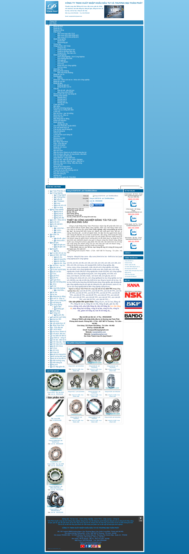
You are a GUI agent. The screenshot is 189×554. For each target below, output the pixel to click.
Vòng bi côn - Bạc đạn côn (66, 53)
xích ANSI (72, 269)
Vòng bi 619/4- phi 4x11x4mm (112, 417)
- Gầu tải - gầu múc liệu (129, 264)
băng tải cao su (79, 304)
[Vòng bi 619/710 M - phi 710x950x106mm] (105, 196)
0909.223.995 (133, 199)
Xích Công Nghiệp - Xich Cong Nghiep (71, 56)
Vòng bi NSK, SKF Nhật (62, 46)
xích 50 (69, 263)
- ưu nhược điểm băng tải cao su (132, 266)
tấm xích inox (58, 150)
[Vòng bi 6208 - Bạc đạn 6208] (55, 462)
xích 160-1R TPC (89, 299)
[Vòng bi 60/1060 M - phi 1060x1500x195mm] (55, 484)
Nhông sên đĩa (62, 103)
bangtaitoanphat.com (99, 334)
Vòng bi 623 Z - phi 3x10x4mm (76, 391)
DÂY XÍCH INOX (59, 145)
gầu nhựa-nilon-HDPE (65, 92)
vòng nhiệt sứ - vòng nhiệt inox (64, 158)
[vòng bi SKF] (133, 308)
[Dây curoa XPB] (55, 417)
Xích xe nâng (62, 67)
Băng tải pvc (99, 302)
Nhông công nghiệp (60, 95)
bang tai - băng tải (73, 256)
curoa (74, 267)
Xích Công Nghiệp (60, 55)
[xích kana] (133, 287)
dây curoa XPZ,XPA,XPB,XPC (68, 37)
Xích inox (60, 64)
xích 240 (73, 265)
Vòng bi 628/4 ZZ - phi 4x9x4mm (76, 418)
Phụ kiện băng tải (60, 173)
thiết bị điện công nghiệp (92, 286)
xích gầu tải (89, 284)
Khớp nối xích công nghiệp (66, 65)
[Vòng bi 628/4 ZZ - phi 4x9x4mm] (76, 406)
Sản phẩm (53, 25)
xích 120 (94, 263)
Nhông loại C (62, 101)
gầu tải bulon (107, 284)
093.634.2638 (133, 214)
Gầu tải (56, 88)
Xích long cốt (58, 165)
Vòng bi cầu (61, 48)
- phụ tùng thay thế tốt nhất (130, 268)
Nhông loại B (62, 99)
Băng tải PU (58, 28)
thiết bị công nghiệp (104, 265)
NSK (95, 265)
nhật (90, 267)
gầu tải (113, 282)
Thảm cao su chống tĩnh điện (64, 110)
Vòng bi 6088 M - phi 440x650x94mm (55, 509)
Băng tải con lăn (59, 81)
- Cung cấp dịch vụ (128, 260)
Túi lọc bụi (57, 44)
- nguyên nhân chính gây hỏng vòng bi (133, 270)
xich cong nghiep (82, 259)
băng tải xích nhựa (60, 147)
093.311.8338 (133, 241)
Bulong (60, 78)
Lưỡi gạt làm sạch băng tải (63, 134)
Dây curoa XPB (55, 418)
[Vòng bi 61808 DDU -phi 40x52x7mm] (55, 438)
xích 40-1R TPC (109, 291)
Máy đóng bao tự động (61, 119)
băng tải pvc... (106, 286)
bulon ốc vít (117, 284)
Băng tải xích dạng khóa (62, 166)
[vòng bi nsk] (133, 297)
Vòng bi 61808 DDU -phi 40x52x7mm (55, 441)
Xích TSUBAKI (62, 62)
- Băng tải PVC (127, 272)
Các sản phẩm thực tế (61, 127)
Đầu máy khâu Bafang (65, 72)
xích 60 (75, 263)
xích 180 (114, 263)
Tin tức (52, 182)
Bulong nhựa (58, 140)
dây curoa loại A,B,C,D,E (66, 33)
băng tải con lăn (92, 304)
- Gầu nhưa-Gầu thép (129, 274)
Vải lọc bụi (57, 133)
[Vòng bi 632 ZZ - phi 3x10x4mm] (94, 355)
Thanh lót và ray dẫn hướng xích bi (66, 170)
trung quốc (84, 267)
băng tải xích (97, 284)
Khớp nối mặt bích (60, 120)
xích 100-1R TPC (104, 295)
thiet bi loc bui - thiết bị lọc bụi (107, 256)
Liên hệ (52, 184)
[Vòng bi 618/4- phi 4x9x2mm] (112, 381)
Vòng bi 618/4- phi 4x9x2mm (112, 391)
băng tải (114, 229)
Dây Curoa (57, 32)
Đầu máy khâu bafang (61, 71)
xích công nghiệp (105, 267)
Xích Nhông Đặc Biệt (64, 58)
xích (96, 267)
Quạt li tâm (61, 41)
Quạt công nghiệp (60, 39)
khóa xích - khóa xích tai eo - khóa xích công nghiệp (71, 80)
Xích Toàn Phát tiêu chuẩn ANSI (65, 126)
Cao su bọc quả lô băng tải (63, 129)
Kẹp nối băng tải (59, 131)
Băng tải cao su (59, 74)
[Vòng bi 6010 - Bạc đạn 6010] (55, 390)
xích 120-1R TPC (79, 297)
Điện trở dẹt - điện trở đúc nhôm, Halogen (68, 159)
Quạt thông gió (62, 42)
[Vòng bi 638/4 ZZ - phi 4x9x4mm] (94, 406)
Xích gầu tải (61, 60)
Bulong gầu (58, 76)
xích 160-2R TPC (102, 299)
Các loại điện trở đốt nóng (63, 156)
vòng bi (81, 284)
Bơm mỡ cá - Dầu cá (61, 115)
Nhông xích (58, 175)
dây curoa (107, 229)
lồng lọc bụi (105, 280)
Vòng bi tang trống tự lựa (66, 49)
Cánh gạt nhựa (59, 104)
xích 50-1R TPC (81, 293)
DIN (107, 271)
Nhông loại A (62, 97)
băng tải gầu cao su (64, 87)
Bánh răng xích (59, 122)
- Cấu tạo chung (128, 262)
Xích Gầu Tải (58, 69)
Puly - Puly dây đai (60, 143)
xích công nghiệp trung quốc (84, 273)
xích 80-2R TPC (91, 295)
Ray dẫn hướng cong (61, 172)
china (78, 267)
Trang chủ (53, 21)
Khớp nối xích (58, 117)
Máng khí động (59, 30)
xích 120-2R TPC (92, 297)
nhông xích (73, 278)
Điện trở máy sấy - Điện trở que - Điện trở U (69, 161)
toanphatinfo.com (56, 548)
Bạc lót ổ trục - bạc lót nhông (63, 113)
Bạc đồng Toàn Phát (61, 142)
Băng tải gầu (58, 83)
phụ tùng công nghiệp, (102, 282)
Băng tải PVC (58, 26)
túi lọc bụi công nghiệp (75, 286)
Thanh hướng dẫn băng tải (63, 168)
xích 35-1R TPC (85, 291)
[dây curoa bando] (133, 319)
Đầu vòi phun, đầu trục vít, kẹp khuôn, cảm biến (70, 154)
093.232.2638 (133, 228)
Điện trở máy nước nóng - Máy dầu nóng (68, 163)
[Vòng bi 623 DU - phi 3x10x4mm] (112, 355)
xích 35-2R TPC (97, 291)
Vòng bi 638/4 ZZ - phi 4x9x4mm (94, 418)
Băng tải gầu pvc (63, 85)
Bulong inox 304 (59, 138)
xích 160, (107, 263)
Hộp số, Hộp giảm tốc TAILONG (65, 177)
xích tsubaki (88, 265)
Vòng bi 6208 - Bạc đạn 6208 (55, 464)
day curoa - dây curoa (88, 256)
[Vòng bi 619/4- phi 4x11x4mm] (112, 406)
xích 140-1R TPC (105, 297)
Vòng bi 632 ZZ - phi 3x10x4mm (94, 366)
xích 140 (101, 263)
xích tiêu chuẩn (85, 276)
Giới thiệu (53, 23)
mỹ (94, 267)
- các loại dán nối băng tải (130, 276)
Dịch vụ (52, 179)
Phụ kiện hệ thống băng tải (63, 108)
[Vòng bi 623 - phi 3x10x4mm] (76, 355)
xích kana (80, 265)
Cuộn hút (57, 111)
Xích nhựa (57, 149)
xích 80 (81, 263)
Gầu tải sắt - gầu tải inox (65, 90)
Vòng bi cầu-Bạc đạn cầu (66, 51)
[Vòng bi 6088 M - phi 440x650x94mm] (55, 507)
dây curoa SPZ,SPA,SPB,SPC (68, 35)
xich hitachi (75, 276)
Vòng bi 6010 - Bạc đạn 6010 (55, 392)
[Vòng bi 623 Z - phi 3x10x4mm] (76, 381)
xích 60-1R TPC (105, 293)
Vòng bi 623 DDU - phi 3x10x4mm (94, 392)
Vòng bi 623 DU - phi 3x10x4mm (112, 366)
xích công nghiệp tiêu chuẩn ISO (94, 271)
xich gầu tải (106, 276)
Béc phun (57, 106)
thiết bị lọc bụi (95, 280)
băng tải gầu (104, 304)
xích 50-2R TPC (93, 293)
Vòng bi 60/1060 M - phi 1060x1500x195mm (55, 487)
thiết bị (92, 282)
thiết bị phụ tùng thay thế (80, 282)
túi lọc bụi (109, 302)
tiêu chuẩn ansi (106, 269)
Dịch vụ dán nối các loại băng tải (65, 94)
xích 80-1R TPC (79, 295)
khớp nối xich (82, 278)
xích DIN (110, 273)
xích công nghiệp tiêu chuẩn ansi (88, 269)
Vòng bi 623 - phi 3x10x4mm (76, 366)
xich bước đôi (96, 276)
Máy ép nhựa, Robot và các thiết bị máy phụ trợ (70, 152)
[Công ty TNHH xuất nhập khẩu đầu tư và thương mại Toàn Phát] (52, 13)
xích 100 (87, 263)
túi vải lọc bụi (113, 280)
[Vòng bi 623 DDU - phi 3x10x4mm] (94, 381)
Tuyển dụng (54, 181)
